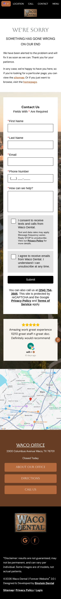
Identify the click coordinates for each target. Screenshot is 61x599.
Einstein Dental (44, 583)
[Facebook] (35, 540)
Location (18, 4)
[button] (6, 3)
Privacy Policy (35, 240)
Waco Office (30, 445)
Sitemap (8, 590)
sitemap (19, 77)
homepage (30, 81)
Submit (30, 279)
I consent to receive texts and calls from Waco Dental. (34, 232)
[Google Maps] (25, 540)
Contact (43, 4)
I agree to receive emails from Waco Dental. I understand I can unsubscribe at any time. (34, 261)
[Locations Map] (30, 399)
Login (39, 590)
